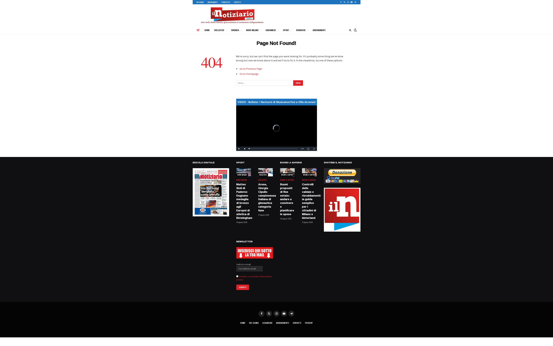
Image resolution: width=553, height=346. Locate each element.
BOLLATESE (219, 30)
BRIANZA (235, 30)
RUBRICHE (301, 30)
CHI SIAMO (200, 2)
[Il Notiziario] (232, 15)
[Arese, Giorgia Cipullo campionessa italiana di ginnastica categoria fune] (265, 172)
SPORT (286, 30)
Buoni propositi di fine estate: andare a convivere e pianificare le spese (287, 199)
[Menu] (198, 30)
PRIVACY (309, 322)
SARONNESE (271, 30)
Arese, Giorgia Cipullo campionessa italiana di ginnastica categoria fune (265, 197)
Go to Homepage (249, 74)
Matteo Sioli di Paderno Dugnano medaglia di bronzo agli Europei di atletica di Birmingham (243, 201)
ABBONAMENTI (213, 2)
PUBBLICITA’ (225, 2)
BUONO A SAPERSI (287, 175)
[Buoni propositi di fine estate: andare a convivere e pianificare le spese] (287, 172)
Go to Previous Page (251, 68)
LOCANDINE (267, 322)
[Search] (350, 30)
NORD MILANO (252, 30)
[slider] (273, 148)
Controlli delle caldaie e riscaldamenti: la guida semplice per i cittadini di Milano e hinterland (309, 201)
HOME (207, 30)
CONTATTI (237, 2)
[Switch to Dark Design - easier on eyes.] (355, 30)
